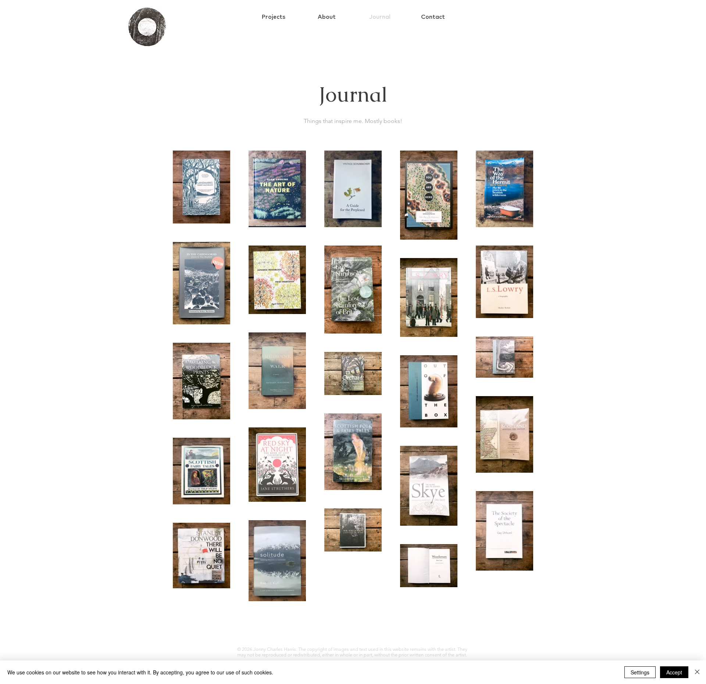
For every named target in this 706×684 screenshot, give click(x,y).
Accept (674, 672)
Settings (640, 672)
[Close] (697, 672)
